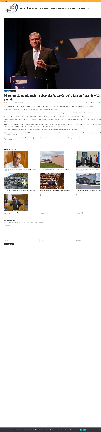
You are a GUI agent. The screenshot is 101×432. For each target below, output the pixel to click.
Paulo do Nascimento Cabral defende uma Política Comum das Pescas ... (56, 212)
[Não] (99, 430)
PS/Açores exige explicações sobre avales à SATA (87, 212)
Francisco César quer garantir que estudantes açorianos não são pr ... (55, 190)
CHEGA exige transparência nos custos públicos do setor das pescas (19, 190)
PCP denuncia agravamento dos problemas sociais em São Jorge (54, 169)
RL (8, 102)
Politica (6, 91)
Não (85, 429)
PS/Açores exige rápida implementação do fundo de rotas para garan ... (20, 169)
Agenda (73, 8)
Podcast (67, 8)
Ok (81, 429)
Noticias (60, 8)
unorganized (12, 91)
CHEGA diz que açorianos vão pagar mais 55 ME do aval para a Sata (19, 212)
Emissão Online (81, 8)
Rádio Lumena (28, 8)
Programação (53, 8)
